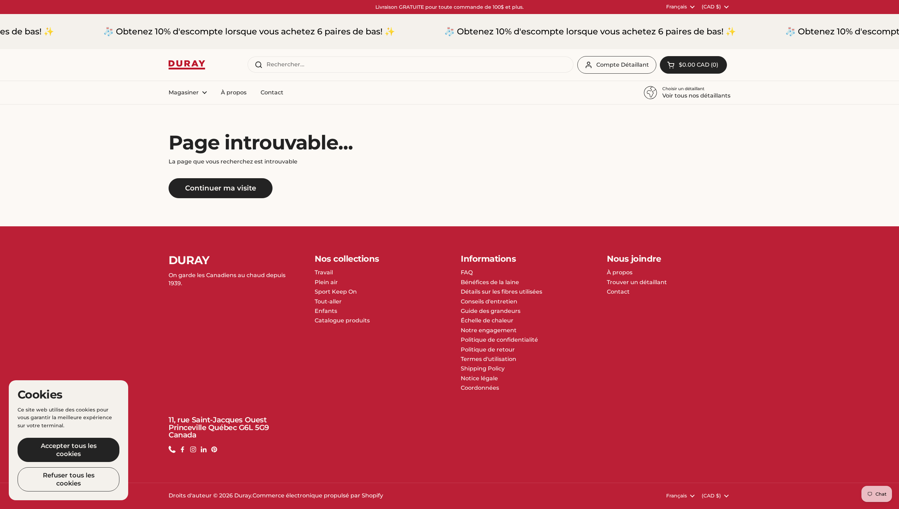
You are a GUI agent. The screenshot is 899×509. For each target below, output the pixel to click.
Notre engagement (489, 330)
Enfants (326, 311)
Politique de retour (488, 349)
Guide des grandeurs (490, 311)
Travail (324, 272)
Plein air (326, 282)
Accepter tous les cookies (69, 450)
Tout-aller (328, 301)
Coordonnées (480, 387)
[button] (693, 65)
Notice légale (479, 378)
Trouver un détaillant (637, 282)
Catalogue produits (342, 320)
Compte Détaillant (622, 64)
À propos (619, 272)
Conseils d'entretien (489, 301)
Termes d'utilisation (488, 359)
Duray (242, 495)
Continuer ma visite (220, 188)
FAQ (467, 272)
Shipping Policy (483, 368)
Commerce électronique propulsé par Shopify (317, 495)
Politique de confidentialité (499, 339)
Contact (618, 291)
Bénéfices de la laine (490, 282)
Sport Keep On (336, 291)
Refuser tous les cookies (68, 479)
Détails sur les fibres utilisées (501, 291)
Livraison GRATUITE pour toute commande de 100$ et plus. (449, 7)
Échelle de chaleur (487, 320)
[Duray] (187, 65)
